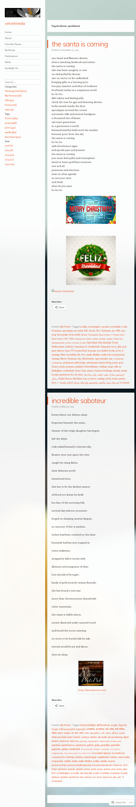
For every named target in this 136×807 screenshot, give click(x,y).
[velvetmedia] (22, 12)
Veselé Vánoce (65, 378)
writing (101, 378)
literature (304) (13, 136)
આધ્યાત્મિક (95, 733)
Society (55, 374)
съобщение (57, 362)
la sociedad (102, 350)
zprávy (121, 378)
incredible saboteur (79, 400)
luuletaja (70, 757)
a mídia (83, 326)
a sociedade (115, 326)
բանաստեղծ (59, 765)
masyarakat (57, 761)
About (8, 38)
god (124, 346)
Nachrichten (88, 358)
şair (114, 777)
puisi (125, 769)
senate (124, 370)
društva (55, 741)
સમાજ (122, 733)
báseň (70, 737)
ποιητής (105, 749)
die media (102, 737)
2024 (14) (9, 154)
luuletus (79, 757)
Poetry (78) (11, 104)
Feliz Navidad (104, 342)
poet (121, 362)
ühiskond (56, 737)
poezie (62, 366)
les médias (71, 354)
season (90, 370)
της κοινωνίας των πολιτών (77, 753)
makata (113, 757)
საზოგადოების (67, 729)
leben (63, 354)
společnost (64, 374)
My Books (10, 50)
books (92, 330)
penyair (71, 769)
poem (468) (11, 122)
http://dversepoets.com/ (92, 690)
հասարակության (102, 765)
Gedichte (69, 346)
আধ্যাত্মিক (66, 733)
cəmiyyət (85, 737)
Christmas (106, 330)
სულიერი (81, 729)
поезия (75, 342)
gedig (97, 745)
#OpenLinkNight (88, 725)
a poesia (105, 326)
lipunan (107, 753)
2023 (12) (9, 159)
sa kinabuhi (68, 370)
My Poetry (65, 326)
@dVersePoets (103, 725)
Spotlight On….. (13, 68)
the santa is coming (80, 43)
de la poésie (62, 334)
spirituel (64, 777)
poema (107, 769)
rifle (116, 366)
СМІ (65, 338)
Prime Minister (91, 366)
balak (80, 330)
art (75, 330)
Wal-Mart (77, 378)
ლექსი (114, 725)
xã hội (108, 378)
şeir (119, 777)
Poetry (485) (11, 118)
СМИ (70, 338)
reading (102, 366)
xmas (114, 378)
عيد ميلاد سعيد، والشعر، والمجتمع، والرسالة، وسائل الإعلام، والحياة (89, 382)
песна (113, 741)
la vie (118, 350)
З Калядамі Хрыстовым (99, 334)
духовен (83, 741)
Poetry (55, 366)
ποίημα (96, 749)
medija (96, 761)
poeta (119, 769)
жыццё (102, 338)
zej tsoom (107, 777)
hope (67, 350)
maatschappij (90, 757)
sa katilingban (63, 773)
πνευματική (86, 749)
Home (8, 32)
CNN (117, 330)
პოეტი (55, 729)
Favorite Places (13, 44)
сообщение (118, 358)
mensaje (55, 358)
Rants (8, 62)
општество (105, 741)
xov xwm (97, 777)
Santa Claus (80, 370)
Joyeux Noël (81, 350)
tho (72, 374)
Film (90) (9, 100)
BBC (86, 330)
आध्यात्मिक (100, 729)
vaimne (88, 777)
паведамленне (58, 342)
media (89, 354)
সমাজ (87, 733)
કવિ (102, 733)
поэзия (82, 342)
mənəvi (111, 761)
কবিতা (76, 733)
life (78, 354)
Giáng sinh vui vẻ (109, 346)
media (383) (10, 132)
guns (54, 350)
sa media (75, 773)
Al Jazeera (56, 330)
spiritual (55, 777)
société (96, 773)
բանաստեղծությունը (79, 765)
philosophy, (80, 362)
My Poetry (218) (13, 95)
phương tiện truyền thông (99, 362)
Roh (54, 773)
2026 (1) (9, 145)
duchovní (64, 741)
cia (113, 330)
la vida (111, 350)
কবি (72, 733)
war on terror (90, 378)
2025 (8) (9, 150)
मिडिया (121, 729)
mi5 (79, 358)
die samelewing (115, 737)
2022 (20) (9, 164)
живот (89, 338)
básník (77, 737)
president (79, 366)
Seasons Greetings (103, 370)
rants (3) (9, 109)
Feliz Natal (92, 342)
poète (93, 769)
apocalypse (67, 330)
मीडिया (54, 733)
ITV (72, 350)
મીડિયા (115, 733)
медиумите (93, 741)
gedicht (90, 745)
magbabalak (103, 757)
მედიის (123, 725)
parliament (68, 362)
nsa (110, 358)
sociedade (104, 773)
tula (81, 777)
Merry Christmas (68, 358)
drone (84, 334)
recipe (110, 366)
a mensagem (94, 326)
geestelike (115, 745)
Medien (96, 354)
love (83, 354)
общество (118, 338)
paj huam (62, 769)
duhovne (74, 741)
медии (109, 338)
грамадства (79, 338)
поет (119, 741)
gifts (120, 346)
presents (70, 366)
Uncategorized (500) (16, 90)
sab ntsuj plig (86, 773)
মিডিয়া (81, 733)
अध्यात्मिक (91, 729)
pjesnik (79, 769)
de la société (74, 334)
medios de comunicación (113, 354)
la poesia (92, 350)
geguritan (56, 749)
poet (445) (10, 127)
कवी (116, 729)
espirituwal (80, 745)
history (60, 350)
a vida (124, 326)
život (54, 382)
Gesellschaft (94, 346)
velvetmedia (15, 23)
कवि (106, 729)
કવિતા (108, 733)
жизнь (95, 338)
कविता (111, 729)
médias (67, 761)
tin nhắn (79, 374)
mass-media (124, 757)
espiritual (56, 745)
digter (126, 737)
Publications (11, 56)
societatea (115, 773)
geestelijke (105, 745)
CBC (98, 330)
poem (115, 362)
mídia (74, 761)
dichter (93, 737)
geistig (65, 749)
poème (87, 769)
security (116, 370)
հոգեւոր (117, 765)
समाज (60, 733)
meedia (103, 761)
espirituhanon (67, 745)
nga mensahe (101, 358)
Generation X (80, 346)
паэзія (68, 342)
